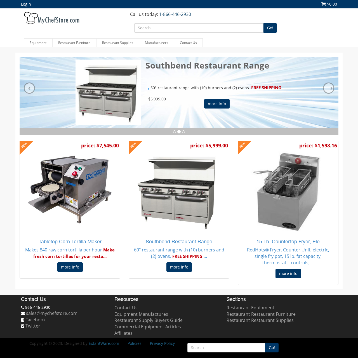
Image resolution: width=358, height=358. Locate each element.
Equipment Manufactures (141, 314)
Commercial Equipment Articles (147, 327)
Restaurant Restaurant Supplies (260, 320)
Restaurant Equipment (250, 308)
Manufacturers (156, 42)
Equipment (38, 42)
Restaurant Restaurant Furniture (261, 314)
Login (26, 4)
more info (217, 103)
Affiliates (123, 333)
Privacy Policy (162, 343)
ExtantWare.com (104, 343)
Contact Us (188, 42)
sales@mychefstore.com (51, 313)
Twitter (32, 326)
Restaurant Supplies (117, 42)
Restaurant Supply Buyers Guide (148, 320)
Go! (270, 27)
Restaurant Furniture (74, 42)
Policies (135, 343)
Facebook (35, 320)
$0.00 (331, 4)
